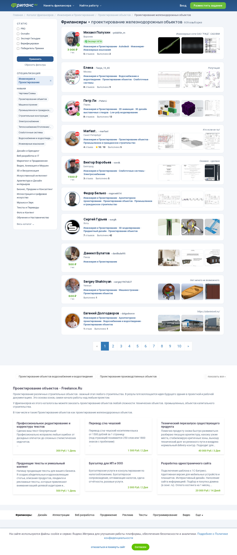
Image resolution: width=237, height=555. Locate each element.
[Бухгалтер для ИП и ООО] (118, 476)
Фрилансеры (74, 22)
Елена (88, 67)
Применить (35, 59)
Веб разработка (84, 514)
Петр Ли (90, 100)
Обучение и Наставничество (33, 217)
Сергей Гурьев (95, 219)
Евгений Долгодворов (101, 313)
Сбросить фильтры (35, 64)
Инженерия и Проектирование (75, 15)
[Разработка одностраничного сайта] (191, 478)
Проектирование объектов (114, 15)
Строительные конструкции (33, 116)
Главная (18, 15)
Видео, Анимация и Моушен (33, 165)
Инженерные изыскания (31, 144)
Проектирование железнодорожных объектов (162, 15)
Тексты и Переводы (28, 207)
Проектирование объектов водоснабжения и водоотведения (56, 376)
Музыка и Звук (25, 202)
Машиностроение (28, 104)
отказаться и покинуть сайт (108, 547)
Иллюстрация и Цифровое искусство (32, 196)
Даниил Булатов (97, 253)
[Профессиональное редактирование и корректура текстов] (46, 438)
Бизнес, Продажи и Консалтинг (35, 189)
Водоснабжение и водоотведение (36, 138)
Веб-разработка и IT (28, 155)
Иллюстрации (61, 514)
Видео (186, 514)
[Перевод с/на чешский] (118, 438)
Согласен (140, 547)
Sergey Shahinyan (97, 281)
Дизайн (42, 514)
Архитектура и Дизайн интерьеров (29, 182)
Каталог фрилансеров (40, 15)
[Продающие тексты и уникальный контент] (46, 478)
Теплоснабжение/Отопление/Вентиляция (36, 127)
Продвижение (108, 514)
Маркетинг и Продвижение (32, 160)
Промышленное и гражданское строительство (36, 110)
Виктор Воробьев (97, 162)
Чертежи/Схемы (27, 93)
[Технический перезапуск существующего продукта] (191, 438)
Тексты (143, 514)
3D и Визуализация (28, 170)
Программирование (165, 514)
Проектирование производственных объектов (128, 376)
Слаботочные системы (31, 132)
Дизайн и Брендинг (28, 150)
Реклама (127, 514)
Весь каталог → (25, 224)
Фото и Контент (25, 212)
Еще (198, 514)
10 (179, 346)
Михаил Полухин (97, 32)
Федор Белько (95, 193)
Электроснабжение (29, 121)
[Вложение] (169, 45)
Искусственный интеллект (32, 175)
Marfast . (90, 131)
